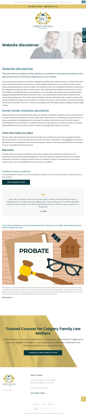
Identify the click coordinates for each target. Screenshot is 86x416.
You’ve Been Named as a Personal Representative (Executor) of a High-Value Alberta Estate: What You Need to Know (41, 226)
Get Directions (37, 393)
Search (44, 404)
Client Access (36, 7)
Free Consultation (16, 182)
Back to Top (51, 404)
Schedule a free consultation (43, 353)
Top (83, 399)
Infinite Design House (57, 413)
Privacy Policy (35, 404)
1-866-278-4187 (66, 2)
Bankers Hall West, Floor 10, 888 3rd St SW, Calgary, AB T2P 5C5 (36, 2)
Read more (7, 298)
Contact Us (52, 7)
